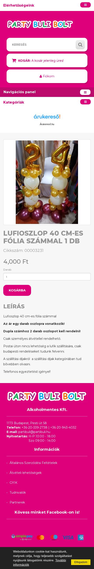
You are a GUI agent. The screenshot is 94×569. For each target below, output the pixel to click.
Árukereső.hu (47, 124)
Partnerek (17, 502)
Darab (7, 269)
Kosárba (17, 290)
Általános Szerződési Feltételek (33, 463)
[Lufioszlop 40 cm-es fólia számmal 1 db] (47, 182)
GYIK (13, 483)
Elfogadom (80, 562)
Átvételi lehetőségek (26, 473)
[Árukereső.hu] (47, 118)
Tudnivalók (18, 492)
